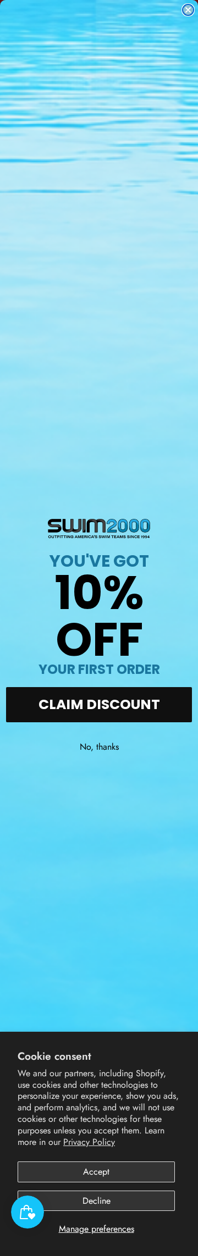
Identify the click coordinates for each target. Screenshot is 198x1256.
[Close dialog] (188, 9)
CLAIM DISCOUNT (99, 704)
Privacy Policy (89, 1142)
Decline (96, 1200)
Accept (96, 1171)
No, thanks (99, 746)
